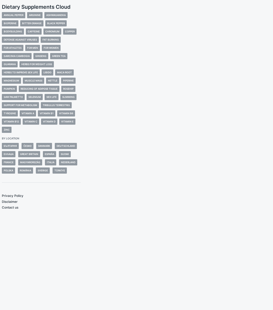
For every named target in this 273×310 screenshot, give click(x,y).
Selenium (34, 96)
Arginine (35, 15)
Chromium (52, 31)
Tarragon (123, 138)
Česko (27, 145)
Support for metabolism (20, 105)
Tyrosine (10, 113)
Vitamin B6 (66, 113)
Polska (8, 170)
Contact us (10, 207)
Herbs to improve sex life (21, 72)
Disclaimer (10, 202)
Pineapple (175, 134)
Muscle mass (33, 80)
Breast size (95, 115)
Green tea (59, 56)
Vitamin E (67, 121)
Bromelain (157, 120)
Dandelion (219, 115)
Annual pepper (13, 15)
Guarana (10, 64)
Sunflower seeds (100, 138)
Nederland (68, 162)
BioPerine (10, 23)
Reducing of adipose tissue (39, 88)
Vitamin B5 (94, 143)
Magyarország (30, 162)
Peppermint (157, 134)
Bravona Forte (98, 106)
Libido (47, 72)
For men (32, 47)
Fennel (112, 120)
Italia (50, 162)
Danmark (44, 145)
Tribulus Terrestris (56, 105)
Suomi (65, 154)
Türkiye (59, 170)
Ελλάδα (9, 154)
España (49, 154)
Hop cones (103, 129)
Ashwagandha (56, 15)
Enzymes (173, 120)
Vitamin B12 (11, 121)
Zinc (7, 129)
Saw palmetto (13, 96)
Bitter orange (32, 23)
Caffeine (34, 31)
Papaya (182, 129)
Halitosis (168, 129)
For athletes (13, 47)
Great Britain (29, 154)
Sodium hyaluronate (115, 134)
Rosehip (68, 88)
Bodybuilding (13, 31)
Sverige (43, 170)
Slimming (68, 96)
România (25, 170)
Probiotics (157, 138)
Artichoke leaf (161, 115)
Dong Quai (114, 115)
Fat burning (51, 39)
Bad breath (183, 115)
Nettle (52, 80)
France (9, 162)
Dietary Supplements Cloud (36, 7)
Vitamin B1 (46, 113)
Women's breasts (240, 134)
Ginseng (40, 56)
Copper (70, 31)
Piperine (68, 80)
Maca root (64, 72)
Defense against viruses (20, 39)
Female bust (96, 120)
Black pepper (56, 23)
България (10, 145)
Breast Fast (220, 106)
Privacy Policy (12, 196)
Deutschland (66, 145)
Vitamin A (28, 113)
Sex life (51, 96)
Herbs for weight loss (36, 64)
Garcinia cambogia (17, 56)
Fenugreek (94, 124)
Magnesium (11, 80)
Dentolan (156, 106)
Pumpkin (9, 88)
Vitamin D (49, 121)
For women (51, 47)
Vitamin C (31, 121)
